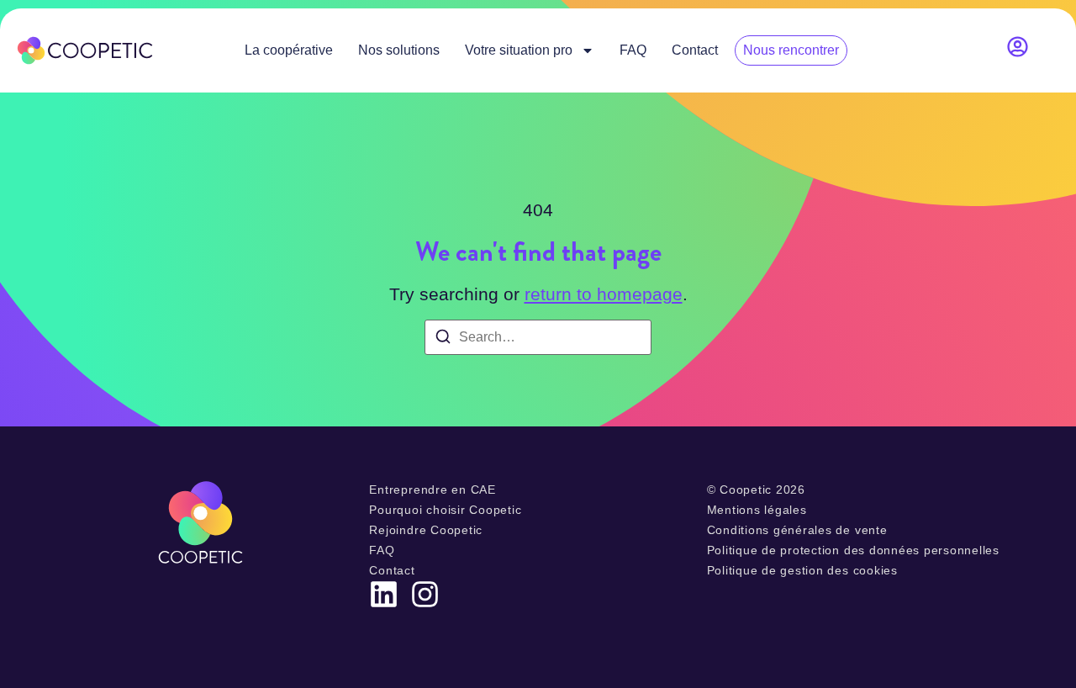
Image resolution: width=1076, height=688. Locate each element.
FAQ (633, 50)
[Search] (443, 339)
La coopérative (289, 50)
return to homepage (604, 294)
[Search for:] (538, 337)
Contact (695, 50)
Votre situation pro (518, 50)
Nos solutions (399, 50)
